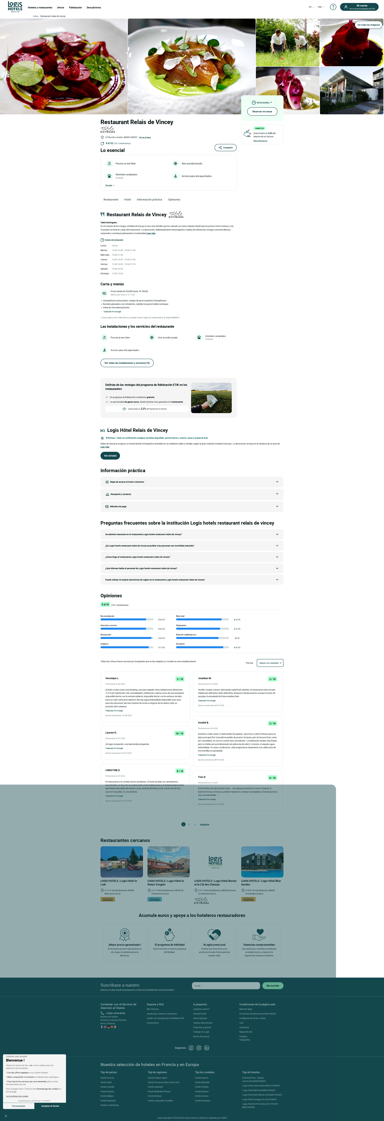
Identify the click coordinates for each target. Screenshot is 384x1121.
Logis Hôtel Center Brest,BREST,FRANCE (261, 1085)
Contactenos (153, 1022)
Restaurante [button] (111, 199)
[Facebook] (191, 1047)
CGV (241, 1022)
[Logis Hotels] (15, 6)
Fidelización (75, 7)
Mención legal (245, 1009)
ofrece (60, 7)
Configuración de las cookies (252, 1018)
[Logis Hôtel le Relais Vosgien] (168, 862)
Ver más (108, 185)
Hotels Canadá (107, 1086)
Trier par (249, 662)
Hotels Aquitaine (155, 1086)
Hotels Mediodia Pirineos (159, 1091)
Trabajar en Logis (201, 1031)
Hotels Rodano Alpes (157, 1077)
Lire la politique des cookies (17, 1096)
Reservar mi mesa (262, 111)
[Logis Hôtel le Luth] (121, 862)
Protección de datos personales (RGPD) (257, 1013)
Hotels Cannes (201, 1095)
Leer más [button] (151, 233)
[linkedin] (206, 1047)
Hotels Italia (106, 1082)
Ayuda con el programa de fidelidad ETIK (165, 1018)
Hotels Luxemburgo (109, 1105)
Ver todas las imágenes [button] (368, 24)
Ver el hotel (110, 455)
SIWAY (224, 1117)
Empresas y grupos (202, 1027)
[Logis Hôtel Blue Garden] (262, 862)
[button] (5, 1116)
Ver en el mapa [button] (145, 137)
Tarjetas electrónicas (202, 1022)
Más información (260, 141)
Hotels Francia (107, 1077)
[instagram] (199, 1047)
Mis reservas (153, 1009)
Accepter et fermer (50, 1106)
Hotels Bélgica (107, 1095)
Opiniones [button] (174, 199)
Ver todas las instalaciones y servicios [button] (127, 363)
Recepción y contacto (121, 494)
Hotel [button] (127, 199)
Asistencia (244, 1027)
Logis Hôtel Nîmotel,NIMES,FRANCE (259, 1090)
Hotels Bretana (155, 1095)
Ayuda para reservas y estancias (162, 1013)
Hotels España (107, 1091)
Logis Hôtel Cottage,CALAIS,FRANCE (259, 1099)
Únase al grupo (200, 1018)
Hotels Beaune (201, 1091)
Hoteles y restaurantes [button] (40, 7)
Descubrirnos (94, 7)
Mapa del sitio (245, 1031)
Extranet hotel (199, 1013)
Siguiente (201, 824)
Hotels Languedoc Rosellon (160, 1100)
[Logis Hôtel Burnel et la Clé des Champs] (215, 862)
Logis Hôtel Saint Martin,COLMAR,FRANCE (262, 1094)
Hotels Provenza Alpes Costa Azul (163, 1082)
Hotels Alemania (108, 1100)
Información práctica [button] (149, 199)
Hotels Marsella (202, 1082)
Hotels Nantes (201, 1077)
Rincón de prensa (201, 1036)
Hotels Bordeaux (202, 1100)
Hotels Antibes (201, 1086)
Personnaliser (18, 1106)
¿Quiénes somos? (201, 1009)
